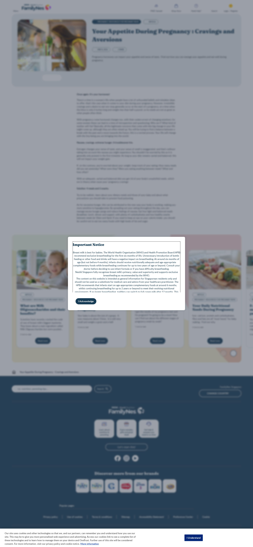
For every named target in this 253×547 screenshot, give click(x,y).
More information (89, 543)
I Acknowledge (86, 301)
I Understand (194, 537)
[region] (126, 538)
